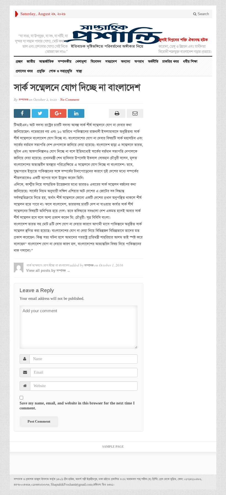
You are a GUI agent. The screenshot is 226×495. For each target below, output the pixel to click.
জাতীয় (31, 61)
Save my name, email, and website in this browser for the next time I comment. (77, 405)
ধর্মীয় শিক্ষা (190, 61)
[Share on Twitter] (41, 113)
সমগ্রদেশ (111, 61)
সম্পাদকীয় (64, 61)
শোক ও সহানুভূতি (60, 71)
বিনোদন (96, 61)
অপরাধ (139, 61)
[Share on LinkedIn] (77, 113)
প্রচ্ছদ (19, 61)
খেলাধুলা (81, 61)
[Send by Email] (134, 113)
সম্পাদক (23, 100)
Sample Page (113, 446)
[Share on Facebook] (23, 113)
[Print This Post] (116, 113)
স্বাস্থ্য (79, 71)
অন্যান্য (125, 61)
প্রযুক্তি (41, 71)
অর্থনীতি (153, 61)
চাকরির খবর (170, 61)
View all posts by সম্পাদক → (48, 270)
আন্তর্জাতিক (46, 61)
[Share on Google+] (59, 113)
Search (203, 14)
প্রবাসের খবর (24, 71)
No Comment (69, 100)
